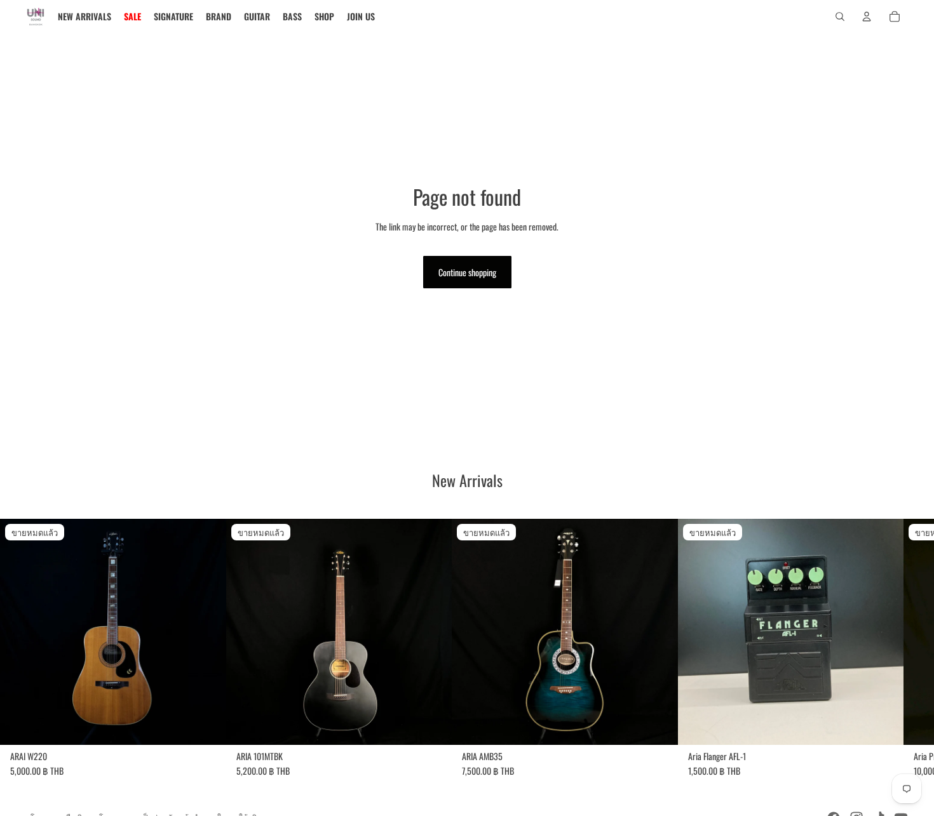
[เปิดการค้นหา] (840, 16)
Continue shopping (467, 272)
